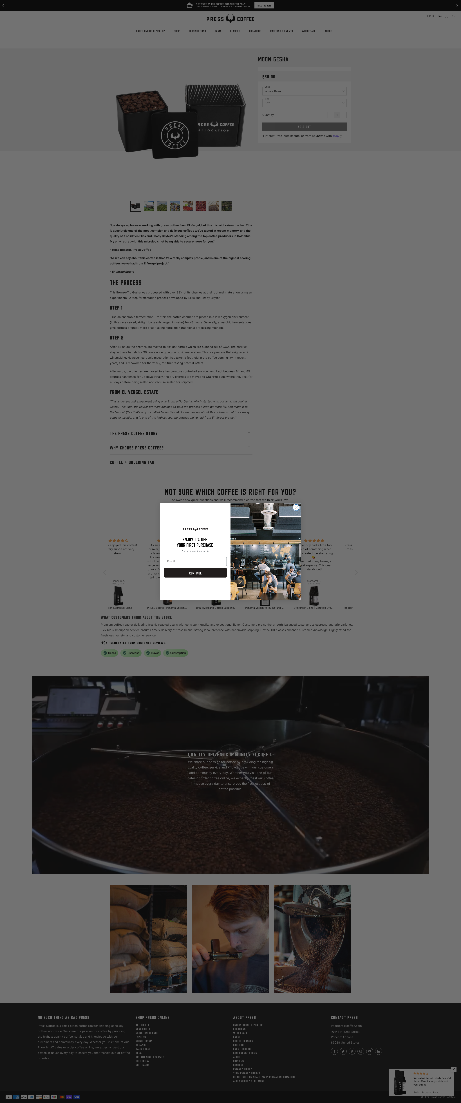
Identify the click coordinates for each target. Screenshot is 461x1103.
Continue (195, 573)
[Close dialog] (296, 507)
